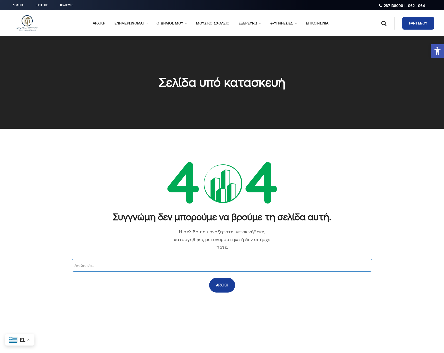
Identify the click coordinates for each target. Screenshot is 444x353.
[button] (437, 51)
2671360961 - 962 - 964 (404, 6)
